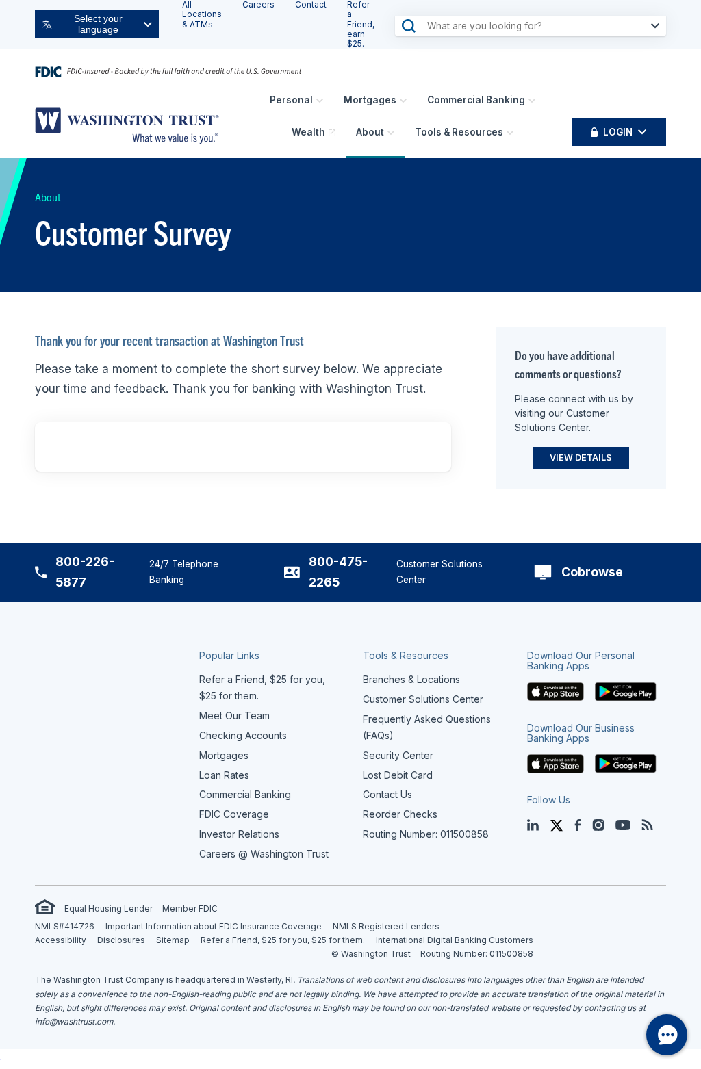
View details (581, 457)
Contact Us (387, 794)
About (370, 132)
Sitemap (173, 940)
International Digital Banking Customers (454, 940)
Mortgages (370, 99)
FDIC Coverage (234, 814)
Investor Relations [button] (239, 834)
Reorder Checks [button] (400, 814)
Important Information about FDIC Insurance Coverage (213, 926)
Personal (291, 99)
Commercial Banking (476, 99)
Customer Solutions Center (423, 699)
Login (618, 132)
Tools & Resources (459, 132)
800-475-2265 (338, 571)
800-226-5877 (84, 571)
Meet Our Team (234, 715)
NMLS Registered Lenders (386, 926)
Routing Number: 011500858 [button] (426, 834)
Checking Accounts (243, 735)
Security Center (398, 755)
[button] (555, 690)
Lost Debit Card (398, 775)
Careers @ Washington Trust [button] (264, 854)
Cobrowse (592, 572)
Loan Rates (224, 775)
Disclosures (121, 940)
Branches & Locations (411, 679)
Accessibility (60, 940)
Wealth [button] (308, 132)
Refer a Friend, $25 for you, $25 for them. (283, 940)
